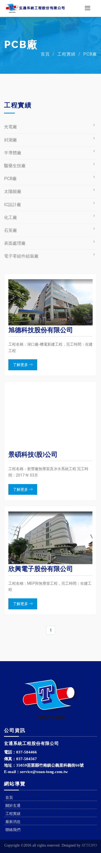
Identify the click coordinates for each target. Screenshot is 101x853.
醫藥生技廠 (15, 165)
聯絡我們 (12, 830)
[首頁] (35, 8)
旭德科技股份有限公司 (40, 330)
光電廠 (10, 126)
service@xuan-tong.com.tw (44, 772)
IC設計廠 (12, 204)
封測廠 (10, 139)
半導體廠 (12, 152)
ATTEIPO (89, 845)
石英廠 (10, 230)
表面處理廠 (15, 243)
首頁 (45, 54)
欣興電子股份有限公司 (40, 569)
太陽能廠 (12, 191)
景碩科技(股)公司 (33, 454)
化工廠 (10, 217)
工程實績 (66, 54)
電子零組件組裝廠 (21, 256)
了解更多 (21, 365)
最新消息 (12, 821)
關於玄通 (12, 805)
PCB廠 (90, 54)
